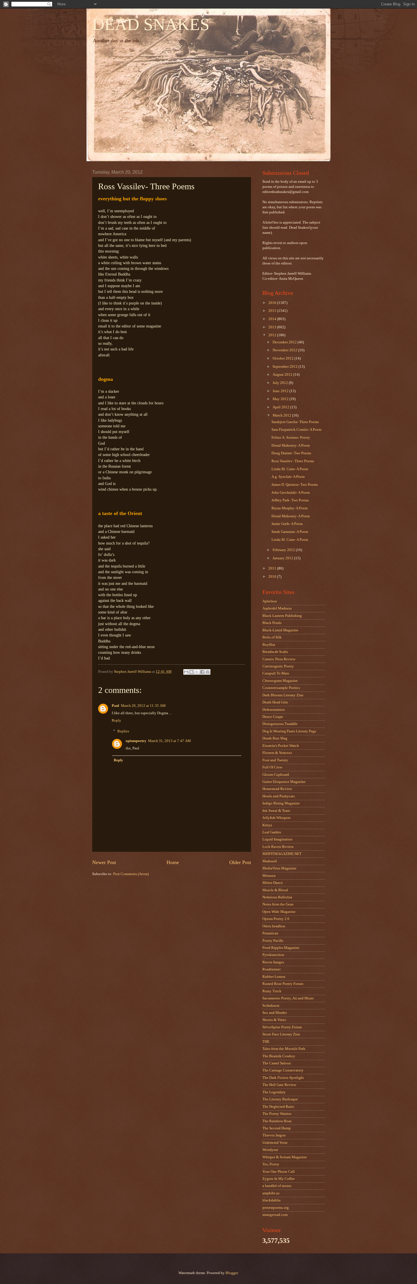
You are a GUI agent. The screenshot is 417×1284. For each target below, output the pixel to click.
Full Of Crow (272, 767)
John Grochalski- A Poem (290, 493)
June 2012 (281, 391)
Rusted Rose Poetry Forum (282, 984)
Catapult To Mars (275, 673)
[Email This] (186, 672)
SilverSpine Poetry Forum (282, 1027)
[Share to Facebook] (202, 672)
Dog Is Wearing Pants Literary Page (289, 731)
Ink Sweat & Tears (276, 811)
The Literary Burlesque (280, 1099)
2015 (272, 311)
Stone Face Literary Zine (281, 1034)
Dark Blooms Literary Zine (283, 695)
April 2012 (281, 407)
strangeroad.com (275, 1215)
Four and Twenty (275, 760)
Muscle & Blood (275, 890)
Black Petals (271, 623)
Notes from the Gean (278, 904)
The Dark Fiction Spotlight (283, 1078)
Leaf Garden (271, 832)
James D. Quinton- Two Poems (294, 485)
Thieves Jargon (274, 1135)
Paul (115, 706)
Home (173, 862)
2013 (272, 327)
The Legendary (274, 1092)
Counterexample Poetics (281, 688)
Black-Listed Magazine (280, 630)
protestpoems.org (275, 1208)
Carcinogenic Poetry (278, 666)
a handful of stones (276, 1186)
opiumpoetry (136, 741)
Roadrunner (271, 969)
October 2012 (283, 358)
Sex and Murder (274, 1013)
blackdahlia (271, 1200)
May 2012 (281, 399)
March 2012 (282, 415)
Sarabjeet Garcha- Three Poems (295, 422)
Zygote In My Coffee (278, 1179)
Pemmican (270, 933)
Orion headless (273, 926)
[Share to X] (197, 672)
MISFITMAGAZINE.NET (282, 854)
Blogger (232, 1273)
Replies (123, 731)
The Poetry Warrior (276, 1114)
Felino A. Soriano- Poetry (290, 438)
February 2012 (284, 550)
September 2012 (285, 367)
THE (265, 1042)
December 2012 (285, 342)
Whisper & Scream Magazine (284, 1157)
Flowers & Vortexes (277, 753)
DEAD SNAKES (150, 24)
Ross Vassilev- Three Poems (292, 461)
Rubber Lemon (273, 977)
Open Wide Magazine (279, 912)
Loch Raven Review (278, 847)
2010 (272, 577)
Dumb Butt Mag (274, 738)
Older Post (240, 862)
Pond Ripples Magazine (280, 948)
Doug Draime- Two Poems (291, 453)
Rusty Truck (271, 991)
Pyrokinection (273, 955)
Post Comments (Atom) (131, 874)
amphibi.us (270, 1193)
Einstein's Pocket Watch (280, 746)
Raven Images (273, 962)
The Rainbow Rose (277, 1121)
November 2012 (285, 350)
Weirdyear (270, 1150)
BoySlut (268, 645)
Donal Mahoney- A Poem (290, 445)
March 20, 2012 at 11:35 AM (143, 706)
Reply (116, 720)
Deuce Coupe (272, 717)
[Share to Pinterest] (207, 672)
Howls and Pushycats (278, 796)
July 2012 (281, 383)
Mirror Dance (272, 883)
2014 (272, 319)
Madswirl (269, 861)
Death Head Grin (275, 702)
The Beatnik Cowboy (278, 1056)
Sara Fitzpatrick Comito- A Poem (296, 430)
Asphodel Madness (277, 608)
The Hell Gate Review (279, 1085)
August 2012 (283, 375)
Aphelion (269, 601)
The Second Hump (276, 1128)
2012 (272, 335)
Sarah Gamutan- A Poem (289, 532)
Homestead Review (277, 789)
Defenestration (273, 710)
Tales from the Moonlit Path (283, 1049)
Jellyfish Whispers (276, 818)
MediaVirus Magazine (279, 868)
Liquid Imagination (277, 839)
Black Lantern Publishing (282, 616)
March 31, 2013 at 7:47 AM (169, 741)
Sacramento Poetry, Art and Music (288, 998)
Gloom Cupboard (275, 775)
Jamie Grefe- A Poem (287, 524)
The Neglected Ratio (278, 1107)
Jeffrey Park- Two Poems (290, 500)
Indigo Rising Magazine (281, 803)
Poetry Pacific (273, 941)
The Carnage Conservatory (283, 1070)
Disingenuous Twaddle (280, 724)
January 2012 (283, 558)
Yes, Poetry (270, 1164)
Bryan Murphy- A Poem (289, 508)
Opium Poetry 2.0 (275, 919)
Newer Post (104, 862)
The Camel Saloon (276, 1063)
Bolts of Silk (272, 637)
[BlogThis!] (191, 672)
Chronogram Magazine (280, 681)
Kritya (267, 825)
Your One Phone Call (278, 1172)
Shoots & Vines (274, 1020)
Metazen (269, 876)
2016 (272, 303)
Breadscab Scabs (275, 652)
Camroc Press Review (278, 659)
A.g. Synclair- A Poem (288, 477)
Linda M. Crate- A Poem (289, 469)
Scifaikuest (270, 1006)
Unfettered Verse (275, 1143)
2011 (272, 568)
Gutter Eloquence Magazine (284, 782)
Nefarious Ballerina (277, 897)
